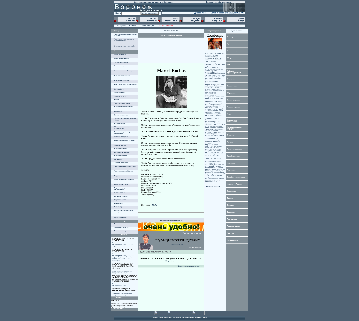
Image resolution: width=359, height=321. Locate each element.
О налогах (231, 135)
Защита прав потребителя (232, 121)
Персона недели (233, 226)
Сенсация (230, 37)
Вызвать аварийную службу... (124, 140)
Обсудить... (118, 159)
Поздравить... (118, 176)
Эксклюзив (117, 51)
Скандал (230, 205)
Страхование (232, 86)
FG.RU (154, 205)
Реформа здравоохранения (234, 72)
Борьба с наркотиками (236, 177)
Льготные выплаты (234, 149)
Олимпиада (231, 191)
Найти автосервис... (121, 148)
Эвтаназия (231, 212)
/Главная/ (132, 25)
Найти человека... (120, 123)
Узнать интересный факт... (123, 171)
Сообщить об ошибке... (122, 162)
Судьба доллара (233, 156)
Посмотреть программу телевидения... (122, 132)
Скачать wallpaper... (121, 217)
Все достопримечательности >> (190, 266)
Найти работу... (119, 89)
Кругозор (230, 233)
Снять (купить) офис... (121, 62)
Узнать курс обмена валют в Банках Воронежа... (124, 39)
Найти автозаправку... (121, 152)
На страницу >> (195, 247)
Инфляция (231, 163)
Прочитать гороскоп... (121, 196)
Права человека (233, 44)
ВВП (228, 65)
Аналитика (231, 170)
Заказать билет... (120, 92)
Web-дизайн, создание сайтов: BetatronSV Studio (190, 317)
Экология (230, 79)
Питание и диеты (233, 107)
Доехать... (117, 99)
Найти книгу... (118, 207)
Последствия (232, 219)
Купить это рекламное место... (171, 35)
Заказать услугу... (120, 96)
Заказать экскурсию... (121, 136)
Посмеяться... (119, 111)
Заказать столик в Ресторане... (125, 71)
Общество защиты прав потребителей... (122, 127)
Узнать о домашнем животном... (125, 166)
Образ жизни (232, 93)
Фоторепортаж (232, 240)
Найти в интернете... (121, 115)
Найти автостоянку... (121, 155)
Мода (229, 114)
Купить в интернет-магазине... (124, 66)
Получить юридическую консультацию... (122, 188)
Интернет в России (234, 184)
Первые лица (232, 51)
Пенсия (230, 142)
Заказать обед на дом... (122, 58)
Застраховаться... (120, 192)
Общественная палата (235, 58)
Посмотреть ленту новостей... (124, 46)
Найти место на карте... (122, 80)
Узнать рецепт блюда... (122, 103)
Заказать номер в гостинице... (124, 179)
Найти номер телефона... (122, 76)
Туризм (230, 198)
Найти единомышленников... (124, 106)
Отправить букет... (120, 200)
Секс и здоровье (233, 100)
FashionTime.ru (213, 186)
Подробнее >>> (177, 244)
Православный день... (121, 184)
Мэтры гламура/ (148, 25)
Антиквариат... (119, 203)
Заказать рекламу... (120, 54)
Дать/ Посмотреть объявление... (125, 84)
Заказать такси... (120, 145)
